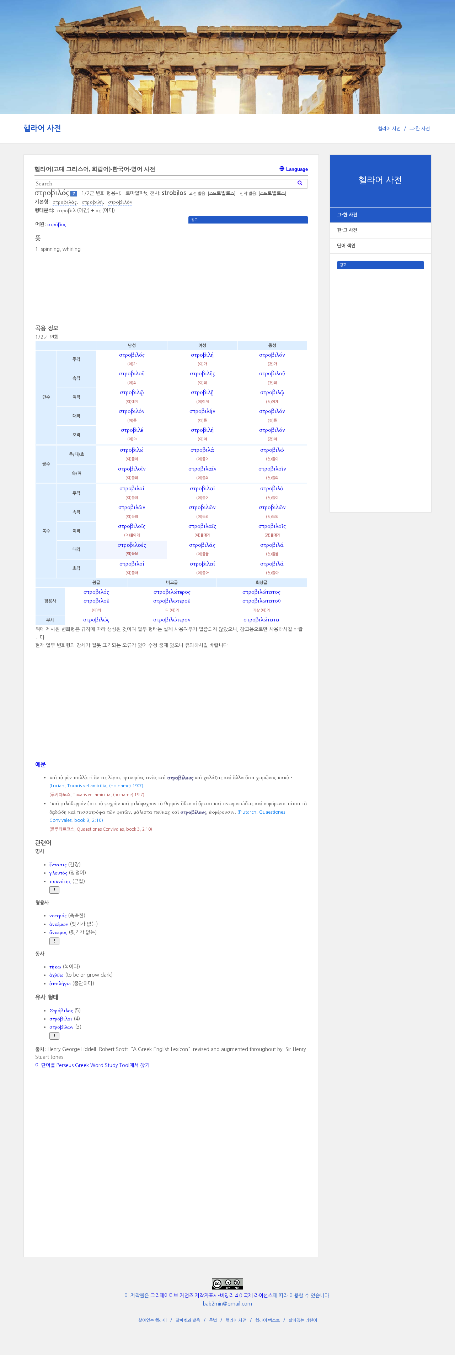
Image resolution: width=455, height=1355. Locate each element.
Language (296, 169)
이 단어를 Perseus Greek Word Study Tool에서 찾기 (92, 1065)
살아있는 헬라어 (152, 1320)
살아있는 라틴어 (303, 1320)
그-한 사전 (420, 128)
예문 (40, 764)
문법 (213, 1320)
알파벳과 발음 (188, 1320)
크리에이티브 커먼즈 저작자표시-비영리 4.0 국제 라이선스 (211, 1295)
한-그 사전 (347, 230)
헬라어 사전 (42, 128)
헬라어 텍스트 (267, 1320)
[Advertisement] (380, 375)
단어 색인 (346, 245)
